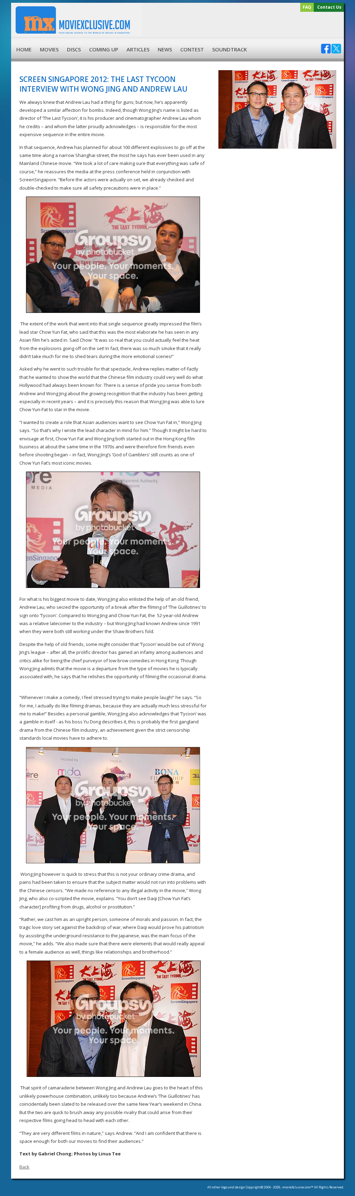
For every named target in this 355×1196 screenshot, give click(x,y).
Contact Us (329, 7)
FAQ (307, 7)
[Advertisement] (242, 25)
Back (24, 1167)
